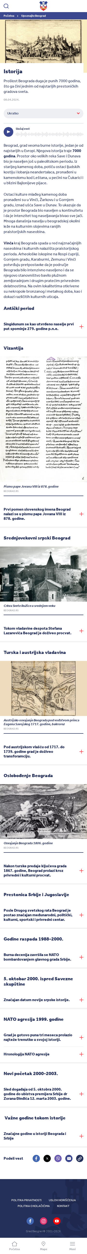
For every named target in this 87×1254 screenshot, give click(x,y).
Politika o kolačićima (34, 1206)
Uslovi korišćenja (62, 1200)
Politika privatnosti (26, 1200)
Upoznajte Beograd (33, 15)
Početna (9, 15)
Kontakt (63, 1206)
